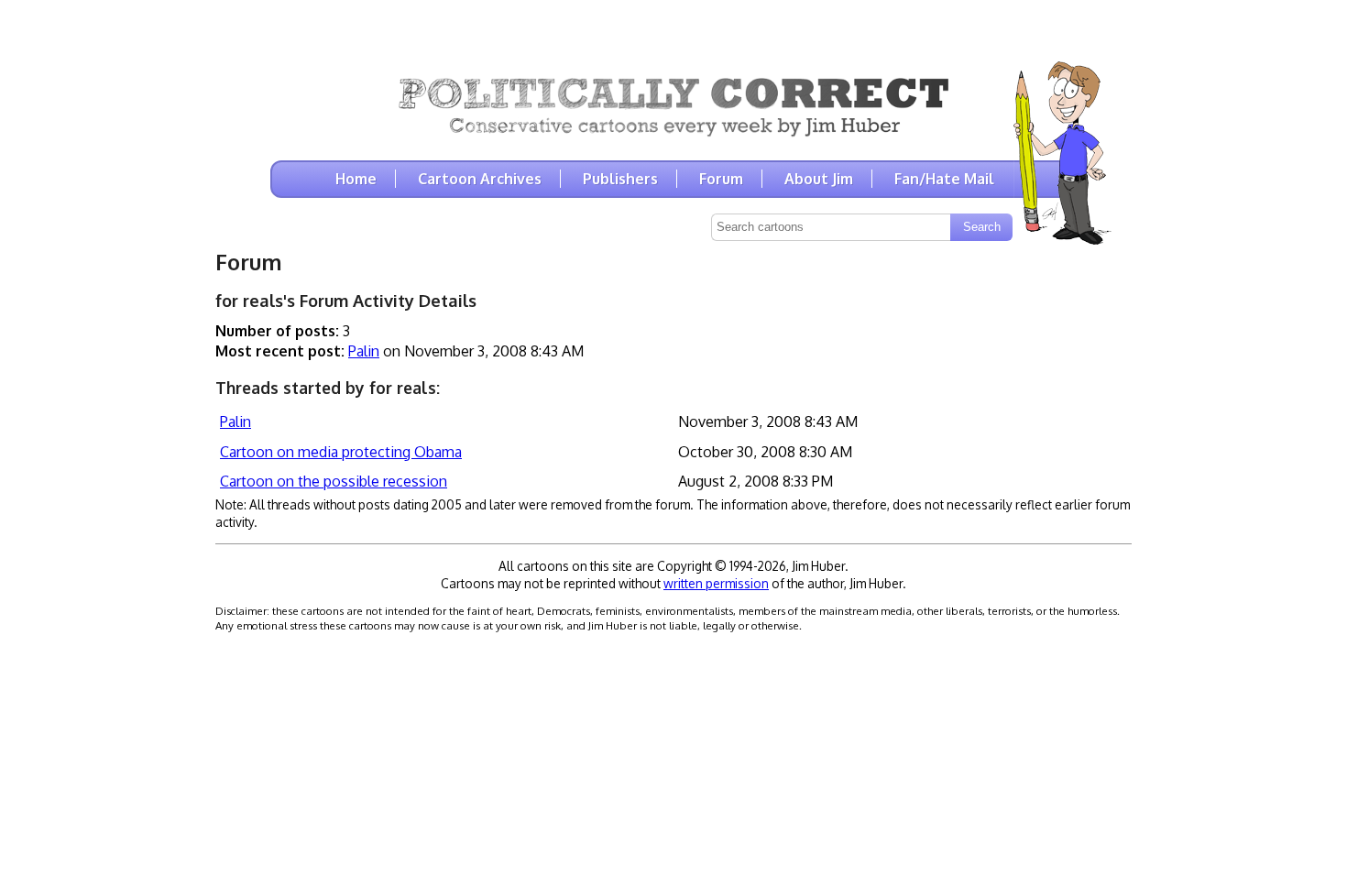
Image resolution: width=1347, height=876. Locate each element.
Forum (721, 179)
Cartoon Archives (480, 179)
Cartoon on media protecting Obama (341, 452)
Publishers (620, 179)
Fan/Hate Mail (944, 179)
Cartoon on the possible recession (333, 481)
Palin (363, 351)
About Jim (818, 179)
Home (356, 179)
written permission (716, 583)
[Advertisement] (673, 27)
